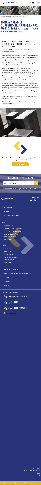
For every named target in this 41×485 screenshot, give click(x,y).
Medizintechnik (9, 249)
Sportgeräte (8, 262)
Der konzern (8, 208)
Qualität (7, 278)
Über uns (7, 282)
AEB (39, 476)
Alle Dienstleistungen (11, 269)
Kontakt (20, 164)
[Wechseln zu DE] (33, 3)
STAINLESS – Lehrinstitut (11, 216)
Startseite (3, 16)
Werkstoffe (8, 239)
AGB (38, 473)
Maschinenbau (9, 260)
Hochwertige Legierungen (12, 231)
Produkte (8, 16)
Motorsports (8, 254)
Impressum (36, 468)
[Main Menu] (38, 3)
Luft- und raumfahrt (10, 257)
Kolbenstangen (9, 226)
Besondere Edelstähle (11, 234)
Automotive (8, 252)
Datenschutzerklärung (32, 470)
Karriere (6, 212)
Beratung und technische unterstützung (17, 273)
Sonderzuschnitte (10, 237)
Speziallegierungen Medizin (13, 229)
